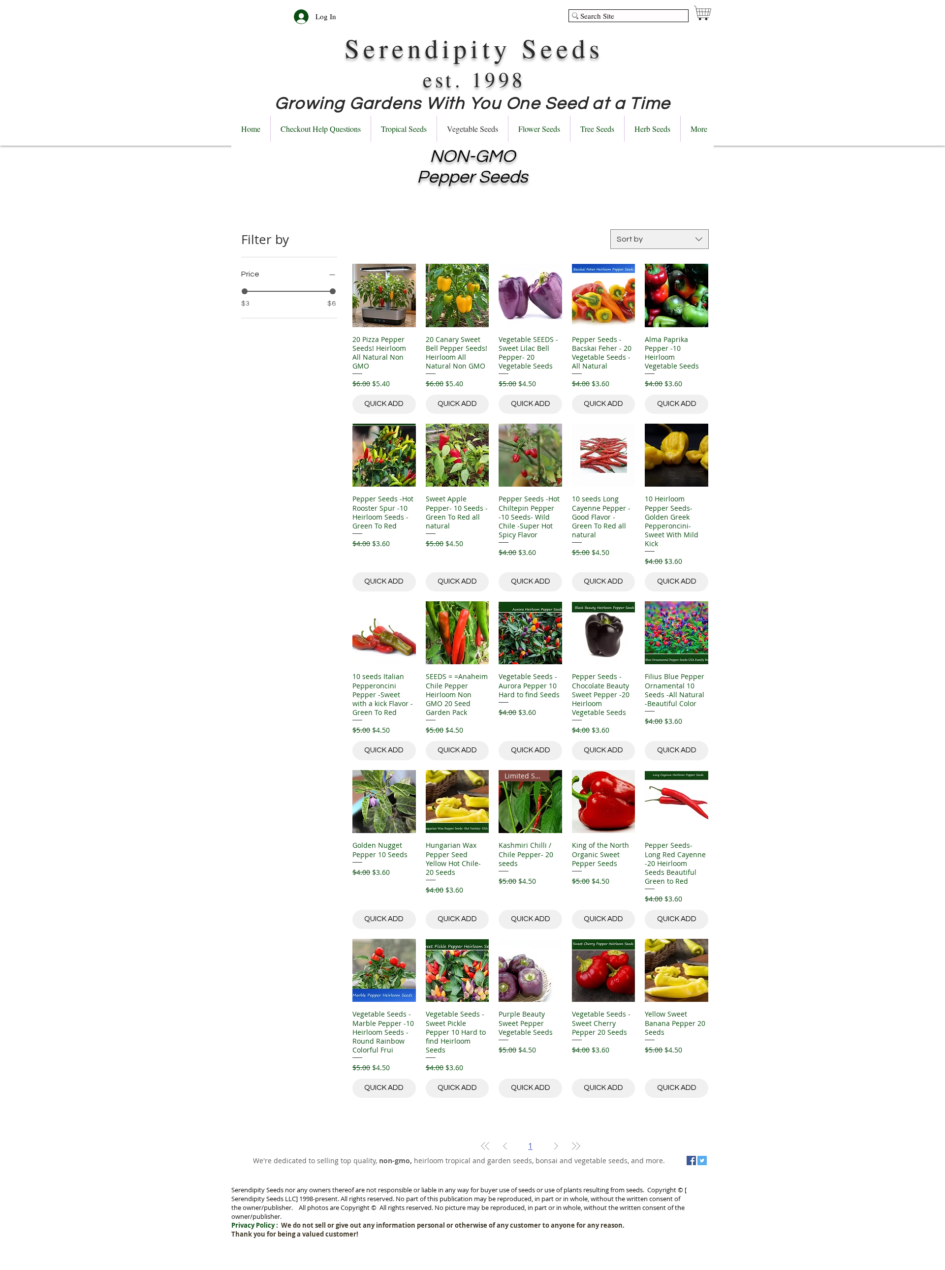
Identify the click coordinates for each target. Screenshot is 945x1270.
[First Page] (485, 1146)
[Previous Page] (505, 1146)
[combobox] (659, 239)
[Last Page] (576, 1146)
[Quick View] (384, 295)
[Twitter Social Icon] (702, 1160)
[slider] (245, 291)
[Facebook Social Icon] (691, 1160)
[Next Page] (556, 1146)
